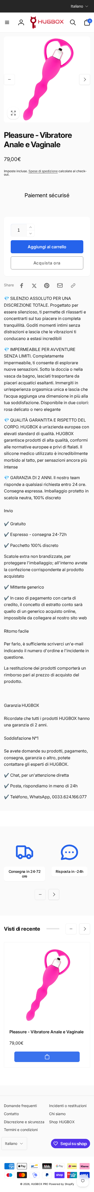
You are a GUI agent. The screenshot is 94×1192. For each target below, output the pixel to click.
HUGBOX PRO (39, 1183)
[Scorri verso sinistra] (9, 79)
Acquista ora (47, 262)
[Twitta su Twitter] (34, 285)
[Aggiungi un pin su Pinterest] (46, 285)
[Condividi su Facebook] (21, 285)
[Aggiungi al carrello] (47, 1057)
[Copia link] (73, 285)
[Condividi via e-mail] (60, 285)
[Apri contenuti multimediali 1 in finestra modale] (47, 79)
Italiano (77, 6)
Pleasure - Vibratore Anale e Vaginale (46, 1031)
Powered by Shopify (61, 1183)
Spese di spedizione (43, 171)
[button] (7, 22)
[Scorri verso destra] (84, 79)
